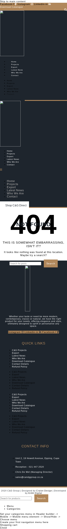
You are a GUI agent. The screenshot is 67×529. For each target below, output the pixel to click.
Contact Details (20, 364)
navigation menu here (34, 522)
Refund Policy (19, 367)
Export (14, 67)
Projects (15, 64)
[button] (12, 99)
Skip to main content (13, 1)
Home (13, 62)
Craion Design (44, 491)
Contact (15, 75)
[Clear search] (43, 263)
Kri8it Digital (35, 493)
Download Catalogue (23, 361)
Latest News (17, 70)
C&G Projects (19, 350)
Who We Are (17, 73)
